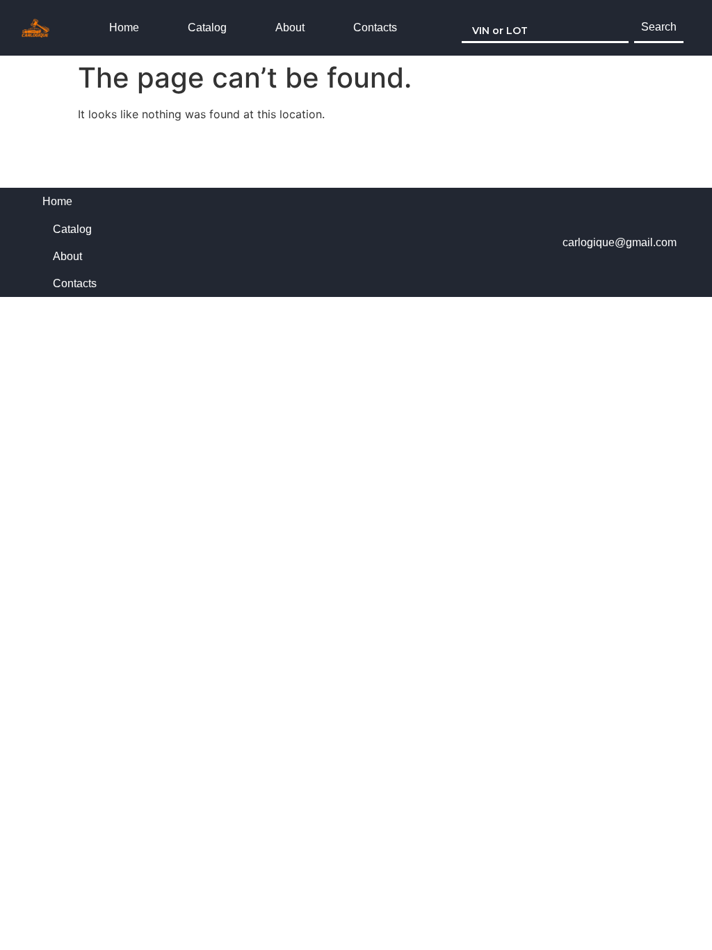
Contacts (375, 27)
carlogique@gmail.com (620, 242)
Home (124, 27)
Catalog (207, 27)
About (290, 27)
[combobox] (545, 28)
